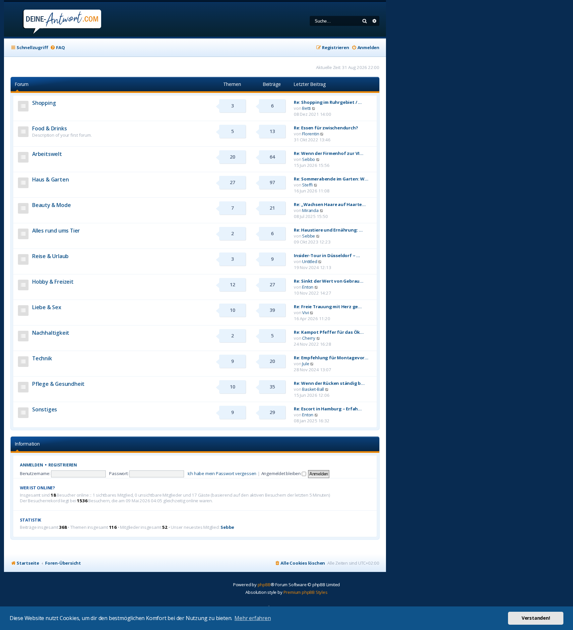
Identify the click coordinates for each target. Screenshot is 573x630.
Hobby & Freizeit (53, 281)
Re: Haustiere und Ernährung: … (328, 230)
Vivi (305, 312)
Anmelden (31, 465)
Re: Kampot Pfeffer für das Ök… (329, 332)
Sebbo (308, 159)
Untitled (309, 261)
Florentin (310, 134)
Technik (42, 358)
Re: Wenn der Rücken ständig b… (329, 383)
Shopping (44, 102)
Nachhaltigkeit (50, 332)
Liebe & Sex (46, 307)
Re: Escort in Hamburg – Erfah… (328, 409)
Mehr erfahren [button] (252, 618)
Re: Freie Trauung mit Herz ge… (328, 307)
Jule (305, 364)
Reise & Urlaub (50, 256)
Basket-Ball (313, 389)
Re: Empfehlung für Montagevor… (331, 358)
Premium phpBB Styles (306, 592)
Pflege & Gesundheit (58, 383)
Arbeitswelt (47, 154)
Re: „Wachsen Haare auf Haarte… (330, 204)
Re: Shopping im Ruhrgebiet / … (328, 102)
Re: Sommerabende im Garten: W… (331, 179)
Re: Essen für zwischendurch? (326, 128)
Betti (306, 108)
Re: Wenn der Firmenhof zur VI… (328, 153)
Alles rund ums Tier (56, 230)
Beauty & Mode (51, 205)
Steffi (307, 185)
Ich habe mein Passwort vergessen (222, 473)
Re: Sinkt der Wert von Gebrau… (328, 281)
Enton (307, 287)
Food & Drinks (49, 128)
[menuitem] (57, 47)
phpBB (264, 585)
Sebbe (308, 236)
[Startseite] (53, 20)
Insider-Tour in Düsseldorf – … (327, 255)
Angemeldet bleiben (281, 473)
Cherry (308, 338)
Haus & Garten (50, 179)
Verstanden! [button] (536, 618)
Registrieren (62, 465)
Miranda (310, 210)
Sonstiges (44, 409)
